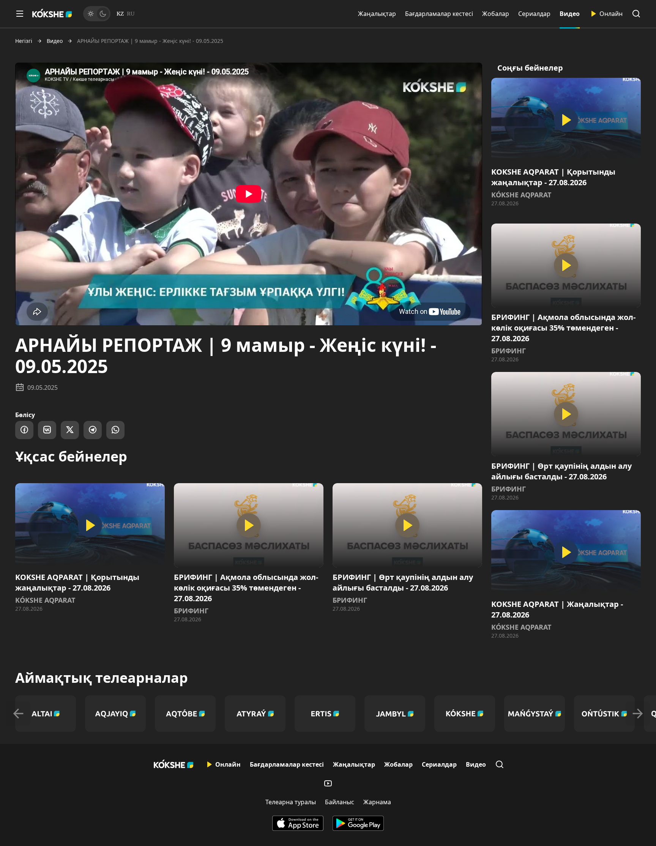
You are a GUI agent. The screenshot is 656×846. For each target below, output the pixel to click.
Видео (570, 13)
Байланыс (339, 802)
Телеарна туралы (290, 802)
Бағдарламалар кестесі (439, 13)
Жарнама (377, 802)
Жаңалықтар (377, 13)
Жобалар (495, 13)
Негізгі (23, 41)
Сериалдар (534, 13)
